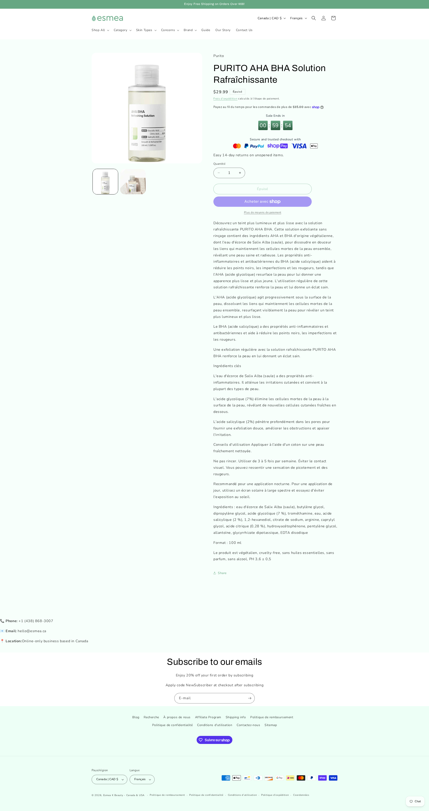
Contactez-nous (248, 725)
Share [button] (222, 573)
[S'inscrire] (249, 698)
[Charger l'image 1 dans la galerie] (105, 181)
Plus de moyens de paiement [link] (262, 212)
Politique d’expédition (275, 795)
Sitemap (271, 725)
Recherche (151, 717)
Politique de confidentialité (172, 725)
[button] (100, 30)
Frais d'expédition (225, 98)
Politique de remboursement (271, 717)
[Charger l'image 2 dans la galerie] (132, 181)
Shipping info (236, 717)
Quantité (219, 164)
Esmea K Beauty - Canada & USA (124, 795)
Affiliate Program (208, 717)
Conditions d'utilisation (214, 725)
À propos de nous (177, 717)
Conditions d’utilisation (242, 795)
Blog (135, 717)
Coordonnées (301, 795)
